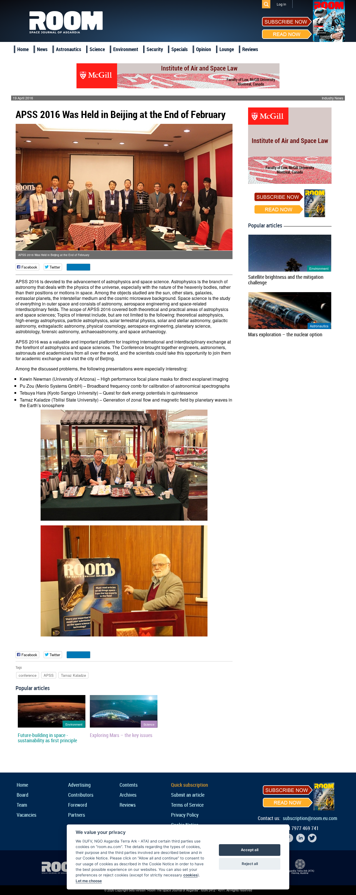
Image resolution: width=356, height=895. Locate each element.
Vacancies (26, 815)
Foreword (77, 805)
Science (97, 49)
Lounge (226, 49)
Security (155, 49)
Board (22, 795)
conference (27, 675)
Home (23, 49)
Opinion (203, 49)
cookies (190, 875)
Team (22, 805)
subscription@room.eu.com (310, 818)
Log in (281, 4)
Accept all (249, 850)
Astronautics (68, 49)
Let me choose (89, 881)
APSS (49, 675)
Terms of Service (187, 805)
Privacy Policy (185, 815)
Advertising (79, 785)
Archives (128, 795)
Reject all (250, 863)
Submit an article (187, 795)
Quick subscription (189, 785)
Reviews (250, 49)
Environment (125, 49)
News (42, 49)
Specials (179, 49)
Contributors (80, 795)
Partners (76, 815)
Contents (129, 785)
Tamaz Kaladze (73, 675)
